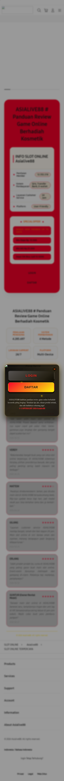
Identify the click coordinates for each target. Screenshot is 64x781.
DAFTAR (31, 387)
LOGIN (31, 375)
